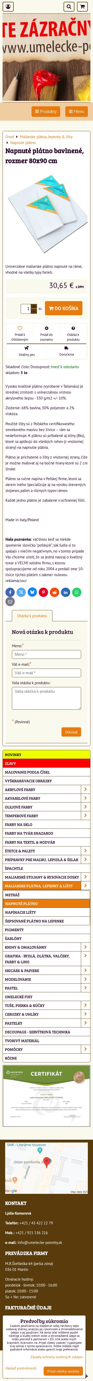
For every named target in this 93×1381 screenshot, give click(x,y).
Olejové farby (19, 806)
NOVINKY (13, 754)
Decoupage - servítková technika (37, 1031)
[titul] (46, 99)
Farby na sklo (18, 824)
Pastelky (13, 1023)
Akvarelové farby (22, 798)
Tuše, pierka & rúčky (25, 1005)
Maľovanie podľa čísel (27, 772)
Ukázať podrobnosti (21, 1368)
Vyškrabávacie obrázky (28, 780)
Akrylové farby (20, 789)
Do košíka (66, 308)
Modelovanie (18, 979)
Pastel (11, 987)
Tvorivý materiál (22, 1040)
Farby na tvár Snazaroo (29, 833)
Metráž (12, 894)
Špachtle (14, 868)
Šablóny (13, 938)
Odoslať (71, 732)
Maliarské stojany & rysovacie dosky (42, 877)
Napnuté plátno (21, 903)
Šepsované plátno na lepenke (34, 920)
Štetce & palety (20, 850)
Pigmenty (14, 929)
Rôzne (11, 1058)
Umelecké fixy (19, 996)
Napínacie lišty (20, 912)
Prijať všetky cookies (63, 1371)
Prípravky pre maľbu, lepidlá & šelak (41, 859)
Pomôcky (14, 1049)
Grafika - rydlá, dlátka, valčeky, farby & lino (37, 958)
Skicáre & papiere (22, 970)
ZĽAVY (10, 763)
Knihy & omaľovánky (26, 947)
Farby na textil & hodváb (30, 842)
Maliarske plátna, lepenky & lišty (39, 885)
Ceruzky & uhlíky (22, 1014)
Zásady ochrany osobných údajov (56, 1356)
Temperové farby (21, 815)
